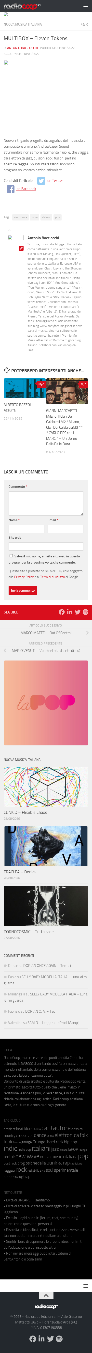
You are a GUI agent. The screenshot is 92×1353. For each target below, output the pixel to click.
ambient (9, 1129)
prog (21, 1163)
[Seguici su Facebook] (62, 612)
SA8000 (27, 1063)
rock (21, 1169)
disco (50, 1136)
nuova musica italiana (58, 1156)
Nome (14, 520)
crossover (24, 1135)
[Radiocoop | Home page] (28, 6)
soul (49, 1170)
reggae (9, 1170)
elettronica (20, 217)
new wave (27, 1156)
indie (35, 217)
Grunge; (39, 1142)
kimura (63, 1149)
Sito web (15, 537)
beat (19, 1129)
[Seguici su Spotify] (85, 612)
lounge (83, 1149)
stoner (9, 1177)
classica (77, 1129)
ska (42, 1170)
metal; (9, 1156)
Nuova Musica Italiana (23, 24)
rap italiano (76, 1163)
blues (28, 1128)
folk (84, 1135)
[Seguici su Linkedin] (70, 612)
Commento (18, 487)
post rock (10, 1163)
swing (18, 1177)
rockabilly (33, 1170)
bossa (37, 1129)
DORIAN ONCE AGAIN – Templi (47, 965)
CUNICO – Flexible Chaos (25, 812)
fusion (17, 1142)
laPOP (73, 1149)
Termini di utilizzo (52, 577)
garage (26, 1142)
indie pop (24, 1150)
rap (66, 1163)
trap (26, 1176)
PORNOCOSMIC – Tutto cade (29, 931)
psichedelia (36, 1163)
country (9, 1135)
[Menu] (86, 6)
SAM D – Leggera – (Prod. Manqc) (53, 1023)
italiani (46, 217)
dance (40, 1135)
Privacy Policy (24, 577)
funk (8, 1142)
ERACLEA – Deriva (20, 871)
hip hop (70, 1141)
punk (52, 1163)
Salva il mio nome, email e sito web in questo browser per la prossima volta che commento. (44, 559)
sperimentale (66, 1170)
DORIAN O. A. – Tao (40, 1011)
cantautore (56, 1128)
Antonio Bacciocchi (22, 48)
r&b (60, 1163)
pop (83, 1156)
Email (53, 520)
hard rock (55, 1142)
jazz (57, 217)
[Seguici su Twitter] (77, 612)
